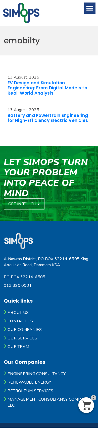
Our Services (22, 338)
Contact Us (20, 321)
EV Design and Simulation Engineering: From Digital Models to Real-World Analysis (47, 88)
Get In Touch (22, 204)
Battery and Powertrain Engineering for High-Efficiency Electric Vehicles (48, 117)
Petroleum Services (31, 391)
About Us (18, 312)
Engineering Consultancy (37, 374)
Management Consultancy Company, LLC (49, 402)
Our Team (18, 346)
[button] (89, 8)
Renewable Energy (29, 382)
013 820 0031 (18, 285)
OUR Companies (25, 329)
